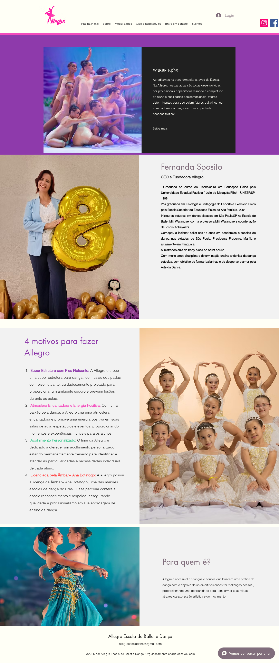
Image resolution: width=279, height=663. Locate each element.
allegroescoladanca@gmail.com (140, 644)
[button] (160, 128)
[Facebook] (274, 23)
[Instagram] (264, 23)
